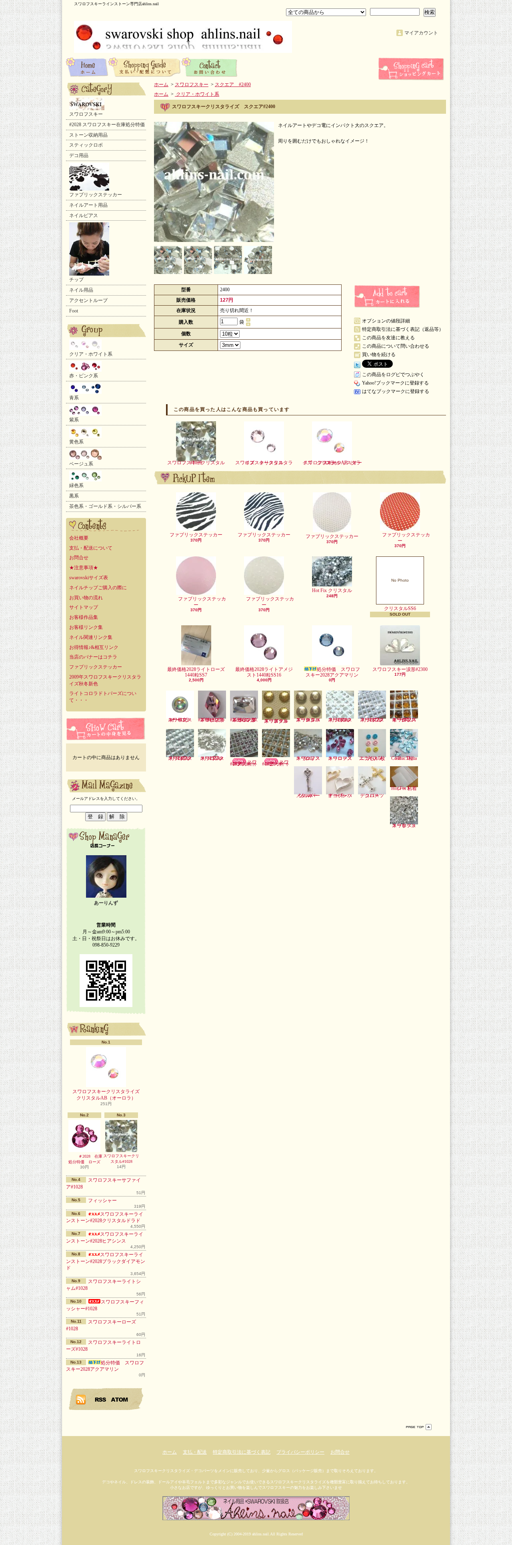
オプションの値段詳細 (386, 321)
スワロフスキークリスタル (308, 758)
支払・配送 (195, 1452)
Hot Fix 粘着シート (404, 788)
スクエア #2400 (233, 84)
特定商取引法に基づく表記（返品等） (403, 329)
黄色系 (76, 442)
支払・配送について (145, 67)
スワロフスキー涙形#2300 (400, 669)
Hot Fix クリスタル (332, 590)
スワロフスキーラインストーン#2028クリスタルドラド (104, 1217)
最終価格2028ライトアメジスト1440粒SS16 (264, 672)
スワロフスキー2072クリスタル (372, 720)
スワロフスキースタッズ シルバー (308, 720)
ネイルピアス (83, 215)
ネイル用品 (81, 290)
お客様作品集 (83, 617)
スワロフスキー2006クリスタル (340, 720)
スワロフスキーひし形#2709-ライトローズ (212, 720)
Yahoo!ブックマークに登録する (395, 383)
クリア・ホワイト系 (90, 354)
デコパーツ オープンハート (342, 795)
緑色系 (76, 485)
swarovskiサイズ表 (88, 577)
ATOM (120, 1399)
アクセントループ (88, 300)
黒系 (74, 496)
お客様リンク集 (86, 627)
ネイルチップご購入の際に (98, 587)
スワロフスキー (86, 114)
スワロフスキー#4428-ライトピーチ (276, 763)
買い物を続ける (379, 354)
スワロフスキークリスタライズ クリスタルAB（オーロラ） (108, 1095)
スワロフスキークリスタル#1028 (121, 1159)
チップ (76, 279)
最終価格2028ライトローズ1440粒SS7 (196, 672)
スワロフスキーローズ (340, 758)
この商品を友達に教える (388, 337)
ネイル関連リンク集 (90, 637)
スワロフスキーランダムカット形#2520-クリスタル (244, 720)
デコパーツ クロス (374, 795)
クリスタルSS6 (400, 594)
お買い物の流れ (86, 597)
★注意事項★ (83, 567)
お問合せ (210, 67)
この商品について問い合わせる (395, 346)
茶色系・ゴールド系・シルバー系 (105, 506)
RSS (101, 1399)
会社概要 (78, 538)
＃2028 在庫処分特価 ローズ (85, 1159)
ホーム (87, 67)
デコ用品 (78, 155)
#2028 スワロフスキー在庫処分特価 (107, 124)
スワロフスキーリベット (404, 825)
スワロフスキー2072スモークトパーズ (404, 720)
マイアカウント (421, 33)
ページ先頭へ (419, 1427)
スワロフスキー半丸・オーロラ (180, 720)
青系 (74, 398)
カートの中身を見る (106, 728)
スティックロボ (86, 145)
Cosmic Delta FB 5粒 (404, 758)
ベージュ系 (81, 464)
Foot (73, 311)
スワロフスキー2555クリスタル (212, 758)
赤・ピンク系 (83, 376)
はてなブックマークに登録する (395, 391)
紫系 (74, 420)
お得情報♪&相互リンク (93, 647)
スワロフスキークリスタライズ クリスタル (264, 462)
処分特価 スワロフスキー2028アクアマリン (333, 672)
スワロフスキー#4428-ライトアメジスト (244, 763)
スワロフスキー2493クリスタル (180, 758)
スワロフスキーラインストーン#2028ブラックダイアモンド (105, 1261)
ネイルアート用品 (88, 205)
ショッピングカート (412, 69)
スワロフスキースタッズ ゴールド (276, 720)
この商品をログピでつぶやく (393, 374)
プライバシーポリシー (300, 1452)
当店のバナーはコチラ (93, 657)
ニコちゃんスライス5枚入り (372, 758)
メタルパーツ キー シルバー (309, 795)
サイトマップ (83, 607)
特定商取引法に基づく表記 (241, 1452)
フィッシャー (102, 1200)
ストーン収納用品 (88, 135)
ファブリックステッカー (95, 194)
